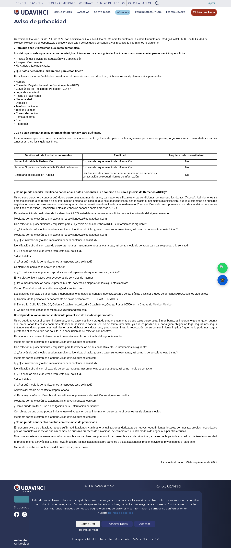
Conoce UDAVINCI (168, 486)
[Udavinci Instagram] (24, 514)
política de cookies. (120, 512)
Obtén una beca (204, 12)
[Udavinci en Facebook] (16, 514)
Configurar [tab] (87, 524)
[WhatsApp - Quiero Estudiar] (222, 268)
